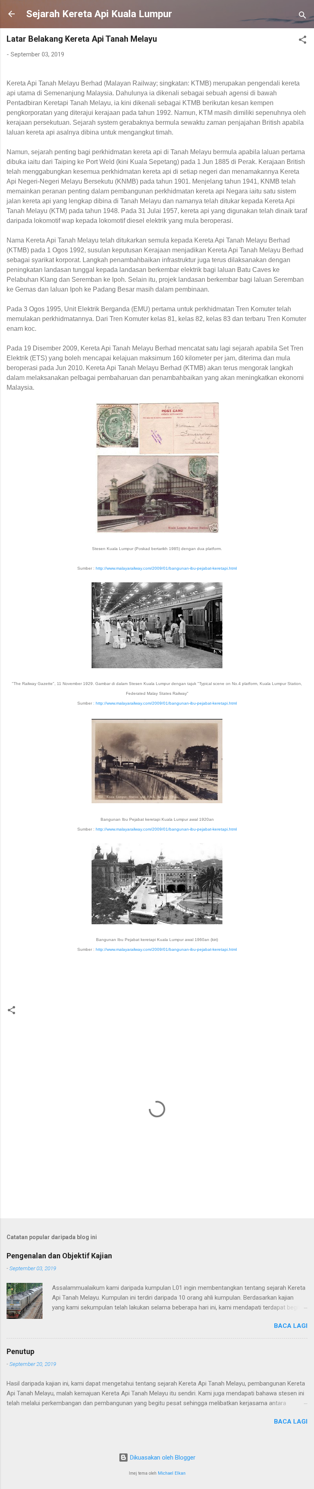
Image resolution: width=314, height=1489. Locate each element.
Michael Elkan (172, 1473)
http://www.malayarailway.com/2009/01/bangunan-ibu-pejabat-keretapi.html (166, 568)
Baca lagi (290, 1326)
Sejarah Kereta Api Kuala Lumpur (99, 14)
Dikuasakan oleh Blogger (161, 1457)
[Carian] (302, 16)
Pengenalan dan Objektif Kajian (59, 1255)
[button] (302, 41)
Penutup (20, 1351)
